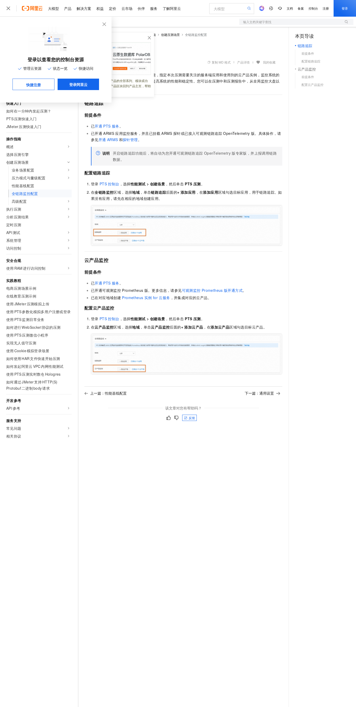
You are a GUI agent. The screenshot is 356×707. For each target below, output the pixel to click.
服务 (153, 8)
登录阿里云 (78, 84)
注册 (326, 8)
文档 (290, 8)
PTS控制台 (109, 183)
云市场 (126, 8)
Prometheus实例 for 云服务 (146, 297)
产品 (67, 8)
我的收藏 (269, 62)
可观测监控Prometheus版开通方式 (212, 290)
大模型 (53, 8)
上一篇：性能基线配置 (108, 393)
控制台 (313, 8)
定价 (112, 8)
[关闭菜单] (8, 8)
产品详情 (243, 62)
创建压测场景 (170, 34)
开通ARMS (108, 139)
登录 (345, 8)
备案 (301, 8)
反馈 (192, 417)
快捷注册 (33, 84)
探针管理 (130, 139)
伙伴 (141, 8)
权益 (100, 8)
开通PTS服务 (107, 126)
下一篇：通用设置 (259, 393)
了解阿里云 (172, 8)
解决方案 (84, 8)
